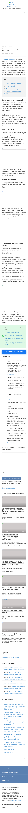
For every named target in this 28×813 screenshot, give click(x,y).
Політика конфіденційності (10, 772)
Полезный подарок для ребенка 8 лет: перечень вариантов (13, 588)
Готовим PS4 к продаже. (12, 332)
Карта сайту (5, 768)
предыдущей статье (9, 59)
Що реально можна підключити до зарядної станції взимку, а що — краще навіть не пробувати (14, 729)
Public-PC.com (12, 7)
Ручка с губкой (10, 86)
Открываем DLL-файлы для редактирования (12, 634)
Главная (4, 46)
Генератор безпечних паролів (10, 657)
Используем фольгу (12, 89)
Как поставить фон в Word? (13, 335)
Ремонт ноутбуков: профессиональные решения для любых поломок (14, 751)
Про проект (5, 780)
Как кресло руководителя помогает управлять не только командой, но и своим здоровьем (13, 563)
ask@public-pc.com (16, 800)
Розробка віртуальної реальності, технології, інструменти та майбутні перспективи (11, 537)
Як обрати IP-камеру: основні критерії (12, 611)
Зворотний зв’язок (7, 776)
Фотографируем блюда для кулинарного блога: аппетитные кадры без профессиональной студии (13, 510)
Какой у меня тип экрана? (13, 83)
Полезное (9, 46)
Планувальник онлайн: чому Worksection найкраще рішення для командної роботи (14, 744)
